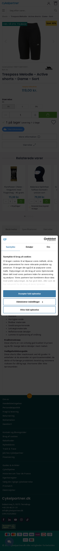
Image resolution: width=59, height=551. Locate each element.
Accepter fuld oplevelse (29, 293)
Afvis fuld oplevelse (29, 310)
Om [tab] (48, 247)
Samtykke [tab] (10, 247)
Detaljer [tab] (29, 247)
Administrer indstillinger (28, 302)
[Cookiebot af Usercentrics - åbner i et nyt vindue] (44, 239)
